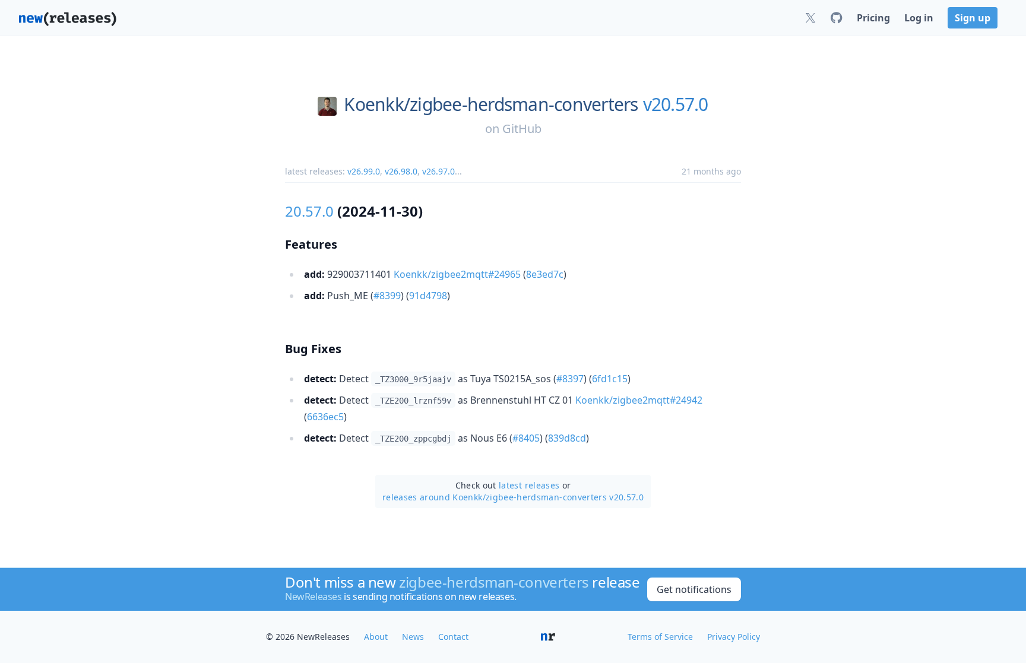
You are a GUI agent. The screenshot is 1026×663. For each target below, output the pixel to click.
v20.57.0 (675, 104)
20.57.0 (309, 211)
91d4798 (428, 295)
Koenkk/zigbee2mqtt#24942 (638, 400)
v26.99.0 (363, 171)
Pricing (873, 17)
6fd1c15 (610, 378)
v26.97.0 (438, 171)
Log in (918, 17)
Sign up (972, 17)
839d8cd (567, 438)
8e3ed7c (544, 274)
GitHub (522, 128)
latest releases (529, 485)
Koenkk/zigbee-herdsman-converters (491, 104)
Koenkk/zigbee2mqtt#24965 (457, 274)
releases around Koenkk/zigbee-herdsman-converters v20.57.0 (513, 497)
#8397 (570, 378)
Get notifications (694, 589)
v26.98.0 (401, 171)
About (376, 636)
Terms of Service (660, 636)
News (413, 636)
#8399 (387, 295)
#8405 (526, 438)
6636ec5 (325, 416)
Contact (453, 636)
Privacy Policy (733, 636)
